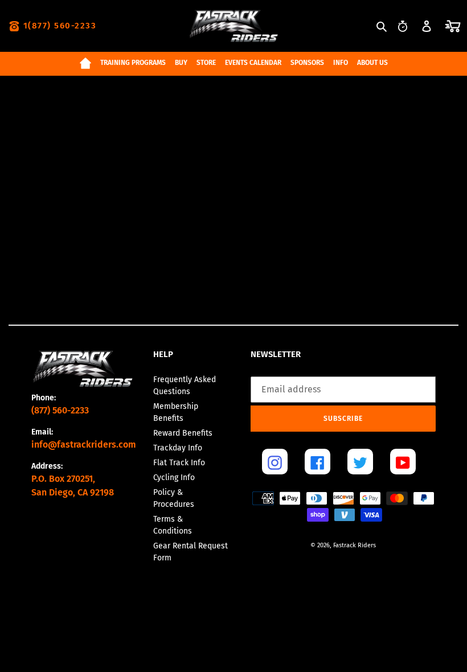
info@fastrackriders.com (83, 444)
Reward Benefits (182, 433)
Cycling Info (174, 477)
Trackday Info (177, 448)
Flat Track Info (179, 463)
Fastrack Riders (354, 545)
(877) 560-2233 (60, 410)
